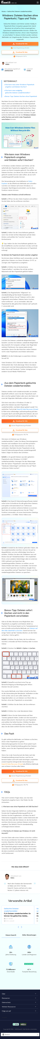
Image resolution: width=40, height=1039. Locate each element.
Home (4, 11)
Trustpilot (4, 1017)
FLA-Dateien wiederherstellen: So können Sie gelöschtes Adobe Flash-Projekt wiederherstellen (17, 914)
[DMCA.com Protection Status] (23, 1024)
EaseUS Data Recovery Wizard (27, 409)
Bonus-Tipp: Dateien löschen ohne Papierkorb (21, 96)
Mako (7, 64)
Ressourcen (6, 998)
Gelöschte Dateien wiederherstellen (19, 11)
